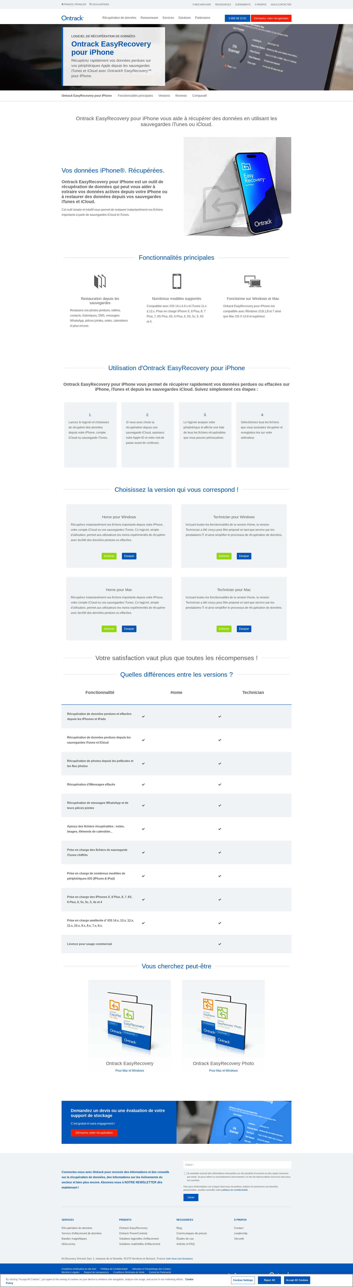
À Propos (260, 4)
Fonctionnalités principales (135, 95)
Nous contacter (281, 4)
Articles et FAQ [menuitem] (185, 1243)
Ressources (223, 4)
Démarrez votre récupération (271, 18)
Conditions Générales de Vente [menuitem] (129, 1272)
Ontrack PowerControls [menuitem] (133, 1233)
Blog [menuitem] (179, 1227)
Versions (164, 95)
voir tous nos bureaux (179, 1258)
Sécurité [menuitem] (239, 1238)
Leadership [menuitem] (240, 1233)
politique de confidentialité (234, 1190)
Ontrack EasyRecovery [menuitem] (133, 1227)
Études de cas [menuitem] (185, 1238)
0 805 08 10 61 (237, 18)
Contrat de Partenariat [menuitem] (160, 1272)
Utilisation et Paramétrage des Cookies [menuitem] (151, 1269)
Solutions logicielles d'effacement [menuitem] (139, 1238)
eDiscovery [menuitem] (68, 1243)
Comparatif (199, 95)
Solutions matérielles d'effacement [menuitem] (139, 1243)
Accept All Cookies (297, 1280)
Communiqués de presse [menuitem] (191, 1233)
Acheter (109, 556)
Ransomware (149, 17)
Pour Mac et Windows (129, 1070)
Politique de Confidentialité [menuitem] (114, 1269)
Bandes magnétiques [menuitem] (74, 1238)
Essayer (129, 556)
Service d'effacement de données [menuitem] (82, 1233)
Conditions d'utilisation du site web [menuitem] (79, 1269)
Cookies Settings (243, 1280)
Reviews (181, 95)
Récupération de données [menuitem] (77, 1227)
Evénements (243, 4)
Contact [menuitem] (238, 1227)
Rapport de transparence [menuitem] (96, 1272)
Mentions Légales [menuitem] (70, 1272)
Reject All (269, 1280)
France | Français (75, 4)
